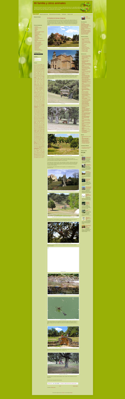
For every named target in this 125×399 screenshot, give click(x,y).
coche (43, 88)
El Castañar (43, 96)
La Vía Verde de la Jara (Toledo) (86, 99)
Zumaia (43, 157)
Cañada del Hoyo (39, 81)
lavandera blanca (42, 115)
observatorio (35, 123)
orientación (37, 124)
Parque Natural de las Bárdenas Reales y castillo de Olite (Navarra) (86, 63)
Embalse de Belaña (41, 97)
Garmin (37, 104)
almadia (37, 69)
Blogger (71, 392)
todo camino (35, 152)
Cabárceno (35, 79)
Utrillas (43, 153)
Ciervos (35, 88)
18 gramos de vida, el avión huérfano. (88, 157)
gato (41, 104)
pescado (39, 129)
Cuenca (35, 92)
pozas (43, 132)
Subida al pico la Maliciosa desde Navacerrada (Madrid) (86, 57)
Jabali (41, 111)
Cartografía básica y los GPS (85, 148)
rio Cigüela (40, 138)
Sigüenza (37, 149)
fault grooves (38, 101)
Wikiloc (37, 157)
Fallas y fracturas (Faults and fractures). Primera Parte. (85, 138)
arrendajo (38, 72)
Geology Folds (38, 105)
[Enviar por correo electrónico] (55, 383)
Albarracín (35, 67)
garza (39, 104)
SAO (34, 147)
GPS (40, 106)
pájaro (43, 124)
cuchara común (42, 91)
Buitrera (43, 77)
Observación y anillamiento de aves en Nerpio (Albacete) (86, 109)
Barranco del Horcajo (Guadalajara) (84, 107)
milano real (42, 118)
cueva (37, 92)
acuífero (43, 64)
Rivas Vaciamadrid (37, 141)
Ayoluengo (35, 74)
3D (38, 64)
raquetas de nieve (42, 136)
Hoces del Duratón (41, 109)
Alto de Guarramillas (40, 69)
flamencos (43, 101)
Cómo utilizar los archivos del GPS (86, 147)
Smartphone (37, 150)
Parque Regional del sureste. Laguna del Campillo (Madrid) (86, 76)
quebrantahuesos (38, 136)
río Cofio (43, 138)
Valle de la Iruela (42, 154)
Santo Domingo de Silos (41, 146)
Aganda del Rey (36, 65)
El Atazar (41, 96)
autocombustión (36, 73)
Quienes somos (70, 14)
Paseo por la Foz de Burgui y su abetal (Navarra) (86, 86)
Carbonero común (36, 82)
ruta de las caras (38, 142)
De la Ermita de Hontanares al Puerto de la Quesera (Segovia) (86, 85)
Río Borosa (37, 138)
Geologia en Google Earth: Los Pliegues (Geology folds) (88, 195)
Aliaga (41, 68)
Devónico (39, 95)
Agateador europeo (40, 65)
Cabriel (43, 79)
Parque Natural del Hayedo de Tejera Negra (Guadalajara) (86, 116)
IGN (37, 111)
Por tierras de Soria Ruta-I (85, 93)
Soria (43, 150)
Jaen (42, 111)
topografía (40, 152)
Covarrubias (35, 91)
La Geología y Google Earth (85, 143)
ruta (42, 141)
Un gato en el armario (85, 50)
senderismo (36, 148)
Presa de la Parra (36, 133)
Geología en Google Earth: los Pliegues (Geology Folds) (86, 140)
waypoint (35, 157)
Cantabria (35, 81)
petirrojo (41, 129)
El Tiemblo (35, 97)
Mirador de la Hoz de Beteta (40, 119)
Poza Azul (42, 132)
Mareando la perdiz (37, 32)
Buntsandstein (35, 78)
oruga (39, 124)
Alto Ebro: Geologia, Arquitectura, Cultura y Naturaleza (86, 98)
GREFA (36, 30)
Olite (40, 123)
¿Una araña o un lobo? (85, 49)
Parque (43, 125)
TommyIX (63, 392)
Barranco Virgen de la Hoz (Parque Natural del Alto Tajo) (86, 67)
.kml (35, 64)
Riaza (41, 137)
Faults (41, 101)
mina (43, 118)
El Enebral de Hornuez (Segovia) (56, 18)
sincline (35, 150)
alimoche (43, 68)
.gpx (34, 64)
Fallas (36, 101)
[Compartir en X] (56, 383)
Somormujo (41, 150)
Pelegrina (35, 129)
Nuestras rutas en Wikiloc (38, 27)
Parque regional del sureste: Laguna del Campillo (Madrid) (88, 188)
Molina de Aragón (40, 120)
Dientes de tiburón (84, 44)
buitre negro (40, 77)
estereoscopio (39, 100)
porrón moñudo (38, 132)
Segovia (75, 383)
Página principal (36, 14)
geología (43, 104)
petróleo (43, 129)
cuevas (42, 93)
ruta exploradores (42, 142)
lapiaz (34, 115)
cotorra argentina (38, 90)
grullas (43, 106)
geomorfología (42, 105)
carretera (43, 83)
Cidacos (43, 87)
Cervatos (41, 86)
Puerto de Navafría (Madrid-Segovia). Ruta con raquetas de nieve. (86, 90)
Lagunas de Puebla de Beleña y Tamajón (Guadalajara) (86, 94)
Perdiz (37, 129)
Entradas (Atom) (53, 387)
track (35, 153)
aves (38, 73)
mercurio (37, 118)
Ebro (38, 96)
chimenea (43, 86)
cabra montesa (40, 79)
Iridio (39, 111)
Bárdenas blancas (42, 74)
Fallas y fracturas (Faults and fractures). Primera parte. (88, 218)
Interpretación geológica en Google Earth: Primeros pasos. (86, 142)
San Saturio (37, 146)
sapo (35, 147)
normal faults (42, 122)
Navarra (35, 122)
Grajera (42, 106)
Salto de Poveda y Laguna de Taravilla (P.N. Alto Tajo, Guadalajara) (86, 62)
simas (41, 149)
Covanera (43, 90)
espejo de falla (42, 99)
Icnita (40, 110)
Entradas (36, 58)
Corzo (34, 90)
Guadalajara (36, 107)
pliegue (38, 131)
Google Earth (36, 106)
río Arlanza (35, 138)
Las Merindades (38, 115)
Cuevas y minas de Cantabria (86, 119)
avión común (42, 73)
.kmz (37, 64)
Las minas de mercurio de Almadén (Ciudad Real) (85, 102)
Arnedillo (35, 72)
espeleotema (35, 100)
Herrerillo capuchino (36, 109)
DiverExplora (64, 14)
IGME (36, 111)
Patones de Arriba (37, 128)
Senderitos (36, 28)
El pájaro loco (83, 45)
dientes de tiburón (42, 95)
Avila (40, 73)
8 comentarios (62, 383)
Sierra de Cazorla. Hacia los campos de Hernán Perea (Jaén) (86, 79)
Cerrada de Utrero (37, 86)
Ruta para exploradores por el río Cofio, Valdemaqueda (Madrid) (86, 113)
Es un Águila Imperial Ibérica (85, 40)
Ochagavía (38, 123)
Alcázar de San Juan (41, 67)
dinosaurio (35, 96)
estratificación (42, 100)
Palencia (38, 125)
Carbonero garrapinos (41, 82)
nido (39, 122)
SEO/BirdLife (36, 29)
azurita (38, 74)
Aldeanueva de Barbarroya (37, 68)
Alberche (38, 67)
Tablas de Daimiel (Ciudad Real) (86, 100)
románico (41, 141)
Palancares (35, 125)
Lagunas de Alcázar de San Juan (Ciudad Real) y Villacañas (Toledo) (86, 111)
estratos (35, 101)
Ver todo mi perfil (88, 18)
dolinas (37, 96)
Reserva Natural (36, 137)
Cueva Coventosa (40, 92)
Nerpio (37, 122)
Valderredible (39, 154)
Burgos (38, 78)
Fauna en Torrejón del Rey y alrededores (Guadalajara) (85, 103)
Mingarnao (35, 119)
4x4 (39, 64)
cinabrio (39, 88)
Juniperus (60, 159)
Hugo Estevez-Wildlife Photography (39, 31)
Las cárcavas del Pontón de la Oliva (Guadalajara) (86, 132)
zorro (41, 157)
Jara (43, 111)
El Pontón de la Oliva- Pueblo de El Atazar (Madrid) (86, 130)
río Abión (43, 137)
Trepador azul (38, 153)
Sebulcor (38, 147)
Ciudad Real (41, 88)
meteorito (39, 118)
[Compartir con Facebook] (57, 383)
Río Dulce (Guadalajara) (85, 92)
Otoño (41, 124)
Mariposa (35, 118)
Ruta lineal (35, 143)
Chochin (35, 87)
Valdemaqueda (35, 154)
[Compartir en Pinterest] (58, 383)
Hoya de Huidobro (38, 110)
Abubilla (41, 64)
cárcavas (41, 83)
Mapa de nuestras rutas (44, 14)
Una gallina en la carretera (85, 47)
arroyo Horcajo (42, 72)
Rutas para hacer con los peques (54, 14)
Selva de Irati (42, 147)
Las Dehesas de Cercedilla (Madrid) (88, 164)
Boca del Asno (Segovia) (85, 91)
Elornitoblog (36, 39)
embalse (38, 97)
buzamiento (43, 78)
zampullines (39, 157)
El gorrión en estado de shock (86, 48)
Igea (42, 110)
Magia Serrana (37, 36)
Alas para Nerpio (37, 33)
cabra (37, 79)
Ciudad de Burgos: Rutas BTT (39, 38)
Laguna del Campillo (39, 114)
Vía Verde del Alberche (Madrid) (86, 68)
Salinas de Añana (40, 143)
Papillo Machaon (41, 125)
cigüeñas (37, 88)
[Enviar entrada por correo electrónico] (53, 383)
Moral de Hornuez (69, 383)
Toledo (38, 152)
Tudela (41, 153)
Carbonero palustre (36, 83)
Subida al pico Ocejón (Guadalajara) (85, 69)
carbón (43, 81)
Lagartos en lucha (84, 46)
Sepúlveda (40, 148)
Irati (38, 111)
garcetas (35, 104)
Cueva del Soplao (39, 93)
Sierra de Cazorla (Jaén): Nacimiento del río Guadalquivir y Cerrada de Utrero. (86, 81)
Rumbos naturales (37, 37)
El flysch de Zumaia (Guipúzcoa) (86, 122)
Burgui (40, 78)
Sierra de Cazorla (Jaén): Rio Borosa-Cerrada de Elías (86, 77)
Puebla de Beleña (40, 133)
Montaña (43, 120)
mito (36, 120)
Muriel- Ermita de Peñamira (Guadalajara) (85, 125)
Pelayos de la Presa (42, 128)
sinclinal (43, 149)
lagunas (43, 114)
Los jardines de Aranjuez (88, 210)
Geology (35, 105)
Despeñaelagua (36, 95)
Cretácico (38, 91)
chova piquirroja (40, 87)
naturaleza (73, 383)
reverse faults (39, 137)
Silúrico (39, 149)
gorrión (38, 106)
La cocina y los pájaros (85, 51)
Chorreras (37, 87)
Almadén (35, 69)
